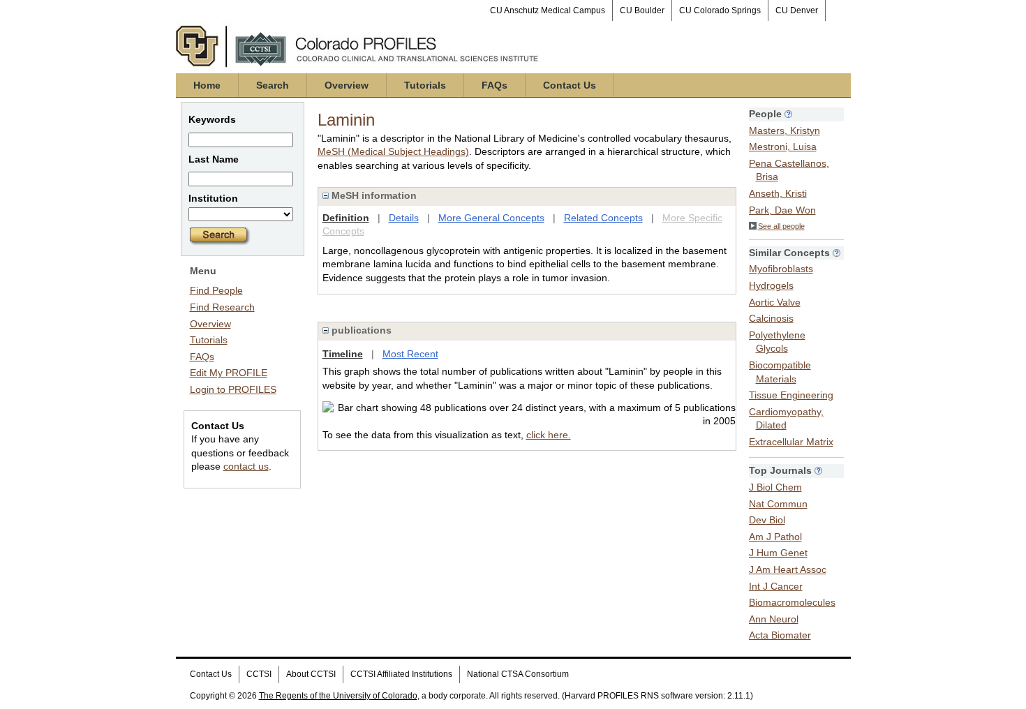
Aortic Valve (775, 302)
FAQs (494, 85)
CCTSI (259, 674)
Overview (347, 85)
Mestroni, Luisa (783, 146)
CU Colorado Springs (720, 10)
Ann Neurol (773, 619)
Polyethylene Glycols (777, 341)
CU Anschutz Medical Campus (547, 10)
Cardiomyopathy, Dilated (786, 418)
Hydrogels (771, 285)
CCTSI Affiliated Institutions (401, 674)
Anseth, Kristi (778, 193)
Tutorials (425, 85)
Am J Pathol (775, 536)
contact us (246, 466)
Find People (216, 290)
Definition (345, 217)
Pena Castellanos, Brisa (789, 170)
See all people (781, 226)
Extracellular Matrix (791, 441)
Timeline (342, 353)
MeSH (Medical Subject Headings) (393, 151)
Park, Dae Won (782, 210)
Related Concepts (603, 217)
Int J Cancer (776, 586)
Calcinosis (771, 318)
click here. (548, 434)
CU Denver (796, 10)
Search (272, 85)
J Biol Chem (775, 487)
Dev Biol (767, 519)
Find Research (222, 307)
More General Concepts (491, 217)
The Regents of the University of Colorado (338, 696)
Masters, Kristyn (784, 130)
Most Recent (410, 353)
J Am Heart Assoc (787, 569)
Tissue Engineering (791, 395)
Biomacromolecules (792, 602)
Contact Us (569, 85)
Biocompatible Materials (780, 372)
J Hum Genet (778, 552)
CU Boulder (642, 10)
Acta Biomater (780, 635)
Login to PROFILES (233, 389)
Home (207, 85)
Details (404, 217)
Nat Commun (778, 503)
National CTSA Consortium (518, 674)
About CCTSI (311, 674)
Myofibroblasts (781, 268)
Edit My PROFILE (228, 372)
